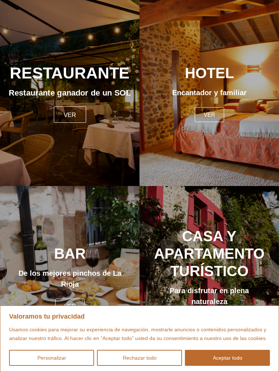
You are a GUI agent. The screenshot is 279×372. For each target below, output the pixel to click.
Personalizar (51, 358)
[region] (139, 339)
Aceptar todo (227, 358)
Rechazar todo (140, 358)
